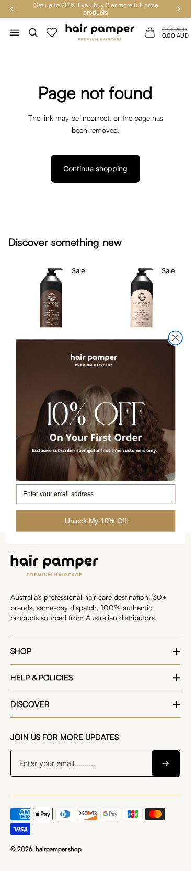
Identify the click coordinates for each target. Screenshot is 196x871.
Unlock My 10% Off (95, 520)
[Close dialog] (175, 338)
